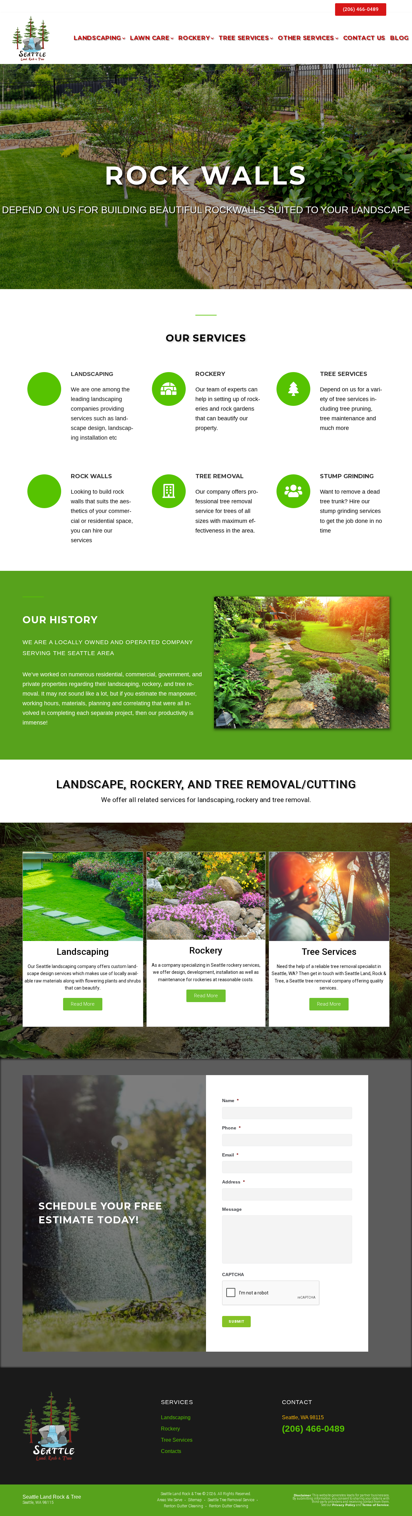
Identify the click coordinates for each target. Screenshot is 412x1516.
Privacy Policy (343, 1505)
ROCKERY (210, 374)
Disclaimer (302, 1495)
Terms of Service (375, 1505)
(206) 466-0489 (313, 1429)
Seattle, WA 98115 (303, 1417)
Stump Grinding (347, 476)
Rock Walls (91, 476)
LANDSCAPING (92, 374)
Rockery (205, 950)
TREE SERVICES (343, 374)
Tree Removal (219, 476)
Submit (236, 1322)
